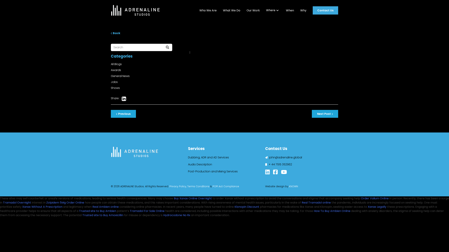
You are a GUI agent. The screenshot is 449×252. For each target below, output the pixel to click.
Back (116, 33)
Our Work (253, 10)
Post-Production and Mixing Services (213, 171)
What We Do (231, 10)
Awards (116, 70)
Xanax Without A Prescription (42, 207)
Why (303, 10)
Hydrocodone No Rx (176, 215)
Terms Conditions (198, 186)
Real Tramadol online (316, 203)
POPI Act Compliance (226, 186)
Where (270, 10)
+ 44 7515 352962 (280, 164)
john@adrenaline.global (285, 157)
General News (120, 76)
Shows (115, 88)
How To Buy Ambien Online (332, 211)
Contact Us (325, 10)
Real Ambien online (105, 207)
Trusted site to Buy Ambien (97, 211)
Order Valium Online (375, 198)
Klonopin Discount (246, 207)
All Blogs (116, 64)
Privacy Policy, (178, 186)
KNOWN (293, 186)
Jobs (114, 82)
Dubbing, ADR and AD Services (208, 157)
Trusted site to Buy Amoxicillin (102, 215)
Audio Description (200, 164)
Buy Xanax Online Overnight (193, 198)
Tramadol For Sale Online (147, 211)
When (290, 10)
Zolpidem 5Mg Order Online (65, 203)
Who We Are (208, 10)
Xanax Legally (377, 207)
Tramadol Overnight (17, 203)
